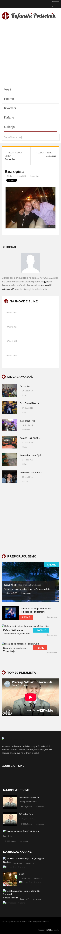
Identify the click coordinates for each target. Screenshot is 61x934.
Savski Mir (22, 584)
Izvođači (10, 108)
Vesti (7, 89)
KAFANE (51, 564)
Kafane (9, 117)
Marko (48, 929)
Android (45, 285)
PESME (26, 617)
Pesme (9, 98)
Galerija (9, 127)
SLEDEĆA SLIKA (45, 152)
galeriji (48, 281)
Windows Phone (10, 289)
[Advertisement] (30, 52)
